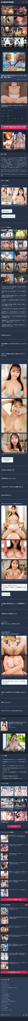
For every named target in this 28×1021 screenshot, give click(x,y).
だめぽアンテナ (5, 986)
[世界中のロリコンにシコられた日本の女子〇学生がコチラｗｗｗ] (7, 21)
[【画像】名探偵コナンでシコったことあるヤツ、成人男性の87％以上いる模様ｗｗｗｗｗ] (20, 32)
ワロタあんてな (5, 984)
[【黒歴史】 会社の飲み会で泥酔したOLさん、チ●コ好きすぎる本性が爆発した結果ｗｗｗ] (14, 296)
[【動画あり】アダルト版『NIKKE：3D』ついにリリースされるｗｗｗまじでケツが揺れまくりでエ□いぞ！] (7, 279)
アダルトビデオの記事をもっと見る (14, 899)
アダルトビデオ (10, 110)
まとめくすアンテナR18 (7, 1010)
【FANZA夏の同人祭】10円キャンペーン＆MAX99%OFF (12, 759)
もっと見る (15, 826)
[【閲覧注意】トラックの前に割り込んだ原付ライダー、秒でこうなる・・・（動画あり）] (14, 321)
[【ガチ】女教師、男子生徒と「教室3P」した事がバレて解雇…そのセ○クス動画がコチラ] (14, 305)
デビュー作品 (13, 118)
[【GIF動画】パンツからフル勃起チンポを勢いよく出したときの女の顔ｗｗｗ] (20, 257)
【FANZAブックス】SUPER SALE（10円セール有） (12, 765)
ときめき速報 (5, 998)
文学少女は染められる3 (18, 808)
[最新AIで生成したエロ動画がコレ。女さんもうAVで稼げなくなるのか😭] (14, 743)
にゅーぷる (4, 983)
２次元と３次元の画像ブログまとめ (9, 987)
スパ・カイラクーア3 (4, 796)
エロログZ (4, 1005)
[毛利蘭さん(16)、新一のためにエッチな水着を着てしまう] (20, 42)
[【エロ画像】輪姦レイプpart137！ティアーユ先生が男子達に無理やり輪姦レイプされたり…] (7, 32)
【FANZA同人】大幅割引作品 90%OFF (9, 776)
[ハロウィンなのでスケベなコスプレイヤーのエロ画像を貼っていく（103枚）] (20, 268)
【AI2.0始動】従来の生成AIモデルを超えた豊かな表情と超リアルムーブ (14, 206)
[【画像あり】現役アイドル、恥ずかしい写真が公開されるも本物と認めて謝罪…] (14, 317)
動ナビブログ (5, 1002)
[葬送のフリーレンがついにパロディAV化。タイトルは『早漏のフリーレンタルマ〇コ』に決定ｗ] (20, 10)
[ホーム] (24, 1015)
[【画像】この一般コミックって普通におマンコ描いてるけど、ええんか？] (7, 234)
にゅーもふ (4, 981)
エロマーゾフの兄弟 (6, 1004)
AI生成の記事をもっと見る (15, 972)
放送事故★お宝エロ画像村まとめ (9, 1001)
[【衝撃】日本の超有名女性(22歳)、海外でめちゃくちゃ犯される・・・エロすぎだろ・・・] (20, 279)
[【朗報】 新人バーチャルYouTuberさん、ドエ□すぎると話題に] (14, 292)
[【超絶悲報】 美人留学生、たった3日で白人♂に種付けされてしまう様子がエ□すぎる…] (14, 325)
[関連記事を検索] (26, 832)
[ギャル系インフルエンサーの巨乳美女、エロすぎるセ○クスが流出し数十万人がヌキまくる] (14, 287)
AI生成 (8, 118)
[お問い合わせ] (26, 1015)
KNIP (8, 113)
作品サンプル (23, 118)
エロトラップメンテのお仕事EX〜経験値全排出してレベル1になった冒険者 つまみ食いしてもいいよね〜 (7, 810)
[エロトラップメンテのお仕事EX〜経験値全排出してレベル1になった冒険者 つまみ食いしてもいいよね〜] (7, 803)
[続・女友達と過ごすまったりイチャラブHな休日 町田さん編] (7, 815)
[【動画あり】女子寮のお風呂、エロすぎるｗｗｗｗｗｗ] (7, 246)
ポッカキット (5, 990)
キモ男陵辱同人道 (5, 995)
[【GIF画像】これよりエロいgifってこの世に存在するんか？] (7, 10)
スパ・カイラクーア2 (17, 796)
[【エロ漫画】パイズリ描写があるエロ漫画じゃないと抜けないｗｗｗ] (14, 300)
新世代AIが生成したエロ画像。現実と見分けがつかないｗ (15, 169)
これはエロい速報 (5, 999)
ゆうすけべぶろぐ (5, 996)
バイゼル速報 (5, 1007)
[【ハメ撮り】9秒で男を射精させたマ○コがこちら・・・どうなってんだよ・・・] (20, 21)
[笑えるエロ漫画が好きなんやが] (7, 42)
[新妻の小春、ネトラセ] (20, 816)
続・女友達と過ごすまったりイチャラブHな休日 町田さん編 (7, 822)
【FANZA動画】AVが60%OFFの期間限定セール (11, 778)
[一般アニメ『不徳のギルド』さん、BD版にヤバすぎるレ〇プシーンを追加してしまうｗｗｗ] (20, 234)
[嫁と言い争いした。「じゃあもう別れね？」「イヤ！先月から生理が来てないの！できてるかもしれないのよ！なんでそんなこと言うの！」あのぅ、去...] (14, 312)
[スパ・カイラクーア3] (7, 791)
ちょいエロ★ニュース (6, 993)
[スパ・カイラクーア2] (20, 791)
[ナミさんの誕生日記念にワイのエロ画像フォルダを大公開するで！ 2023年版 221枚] (7, 257)
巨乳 (8, 121)
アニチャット (5, 992)
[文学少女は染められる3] (20, 802)
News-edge (4, 1008)
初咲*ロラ (9, 115)
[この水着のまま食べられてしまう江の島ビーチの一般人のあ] (14, 308)
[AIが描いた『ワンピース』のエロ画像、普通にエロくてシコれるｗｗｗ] (14, 141)
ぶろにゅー (4, 989)
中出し (18, 118)
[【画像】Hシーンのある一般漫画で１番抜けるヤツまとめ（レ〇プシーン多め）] (20, 246)
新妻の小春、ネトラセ (17, 821)
